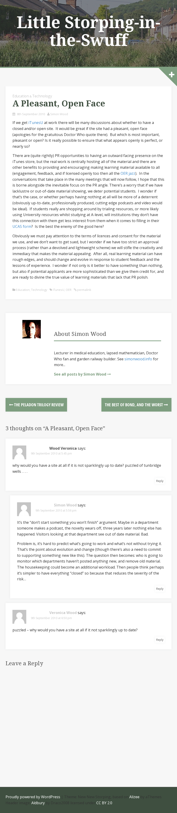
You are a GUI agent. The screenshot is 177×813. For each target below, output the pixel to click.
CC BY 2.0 (104, 802)
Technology (42, 96)
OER (68, 290)
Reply (159, 481)
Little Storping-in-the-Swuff (88, 31)
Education (20, 96)
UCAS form (21, 226)
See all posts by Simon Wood (80, 374)
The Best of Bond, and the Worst (134, 404)
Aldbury (38, 802)
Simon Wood (59, 114)
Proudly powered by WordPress (33, 796)
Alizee (134, 796)
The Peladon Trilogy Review (38, 404)
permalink (84, 290)
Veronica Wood (63, 612)
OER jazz (128, 173)
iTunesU (35, 122)
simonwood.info (138, 358)
